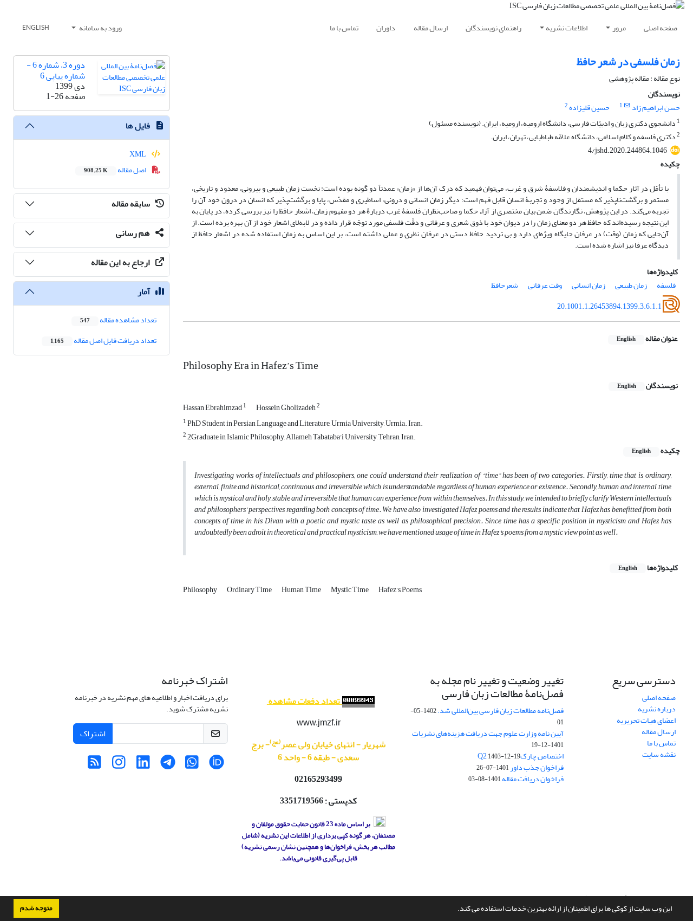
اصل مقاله (115, 170)
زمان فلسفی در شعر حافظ (628, 61)
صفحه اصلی (660, 28)
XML (138, 154)
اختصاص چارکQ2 (521, 756)
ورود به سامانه (100, 28)
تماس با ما (344, 28)
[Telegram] (167, 765)
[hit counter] (357, 701)
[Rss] (94, 765)
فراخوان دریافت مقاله (533, 778)
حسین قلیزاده (589, 107)
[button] (454, 909)
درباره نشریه (657, 709)
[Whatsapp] (192, 765)
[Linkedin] (143, 765)
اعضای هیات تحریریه (646, 720)
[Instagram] (118, 765)
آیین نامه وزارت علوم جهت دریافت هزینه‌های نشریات (488, 733)
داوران (385, 28)
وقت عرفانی (545, 285)
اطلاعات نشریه (566, 28)
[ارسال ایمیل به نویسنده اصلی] (627, 105)
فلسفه (666, 285)
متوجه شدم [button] (36, 907)
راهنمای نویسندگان (493, 28)
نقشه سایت (659, 754)
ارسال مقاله (431, 28)
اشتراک (93, 733)
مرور (619, 28)
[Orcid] (216, 765)
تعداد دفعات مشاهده (304, 701)
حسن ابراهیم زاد (656, 107)
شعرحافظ (504, 285)
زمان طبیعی (631, 285)
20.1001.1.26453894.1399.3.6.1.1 (609, 306)
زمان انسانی (588, 285)
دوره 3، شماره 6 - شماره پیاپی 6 (56, 70)
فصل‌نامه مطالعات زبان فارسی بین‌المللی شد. (500, 710)
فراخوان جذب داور (537, 767)
